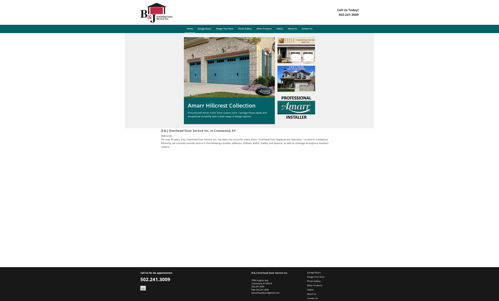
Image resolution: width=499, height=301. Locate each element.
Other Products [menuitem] (264, 28)
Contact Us (312, 298)
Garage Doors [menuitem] (204, 28)
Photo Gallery (313, 281)
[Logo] (156, 13)
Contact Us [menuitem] (307, 28)
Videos (310, 289)
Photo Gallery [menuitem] (245, 28)
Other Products (314, 285)
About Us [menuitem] (292, 28)
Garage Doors (314, 272)
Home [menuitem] (190, 28)
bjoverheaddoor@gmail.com (265, 292)
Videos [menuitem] (279, 28)
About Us (311, 294)
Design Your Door (316, 276)
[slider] (193, 95)
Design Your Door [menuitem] (225, 28)
